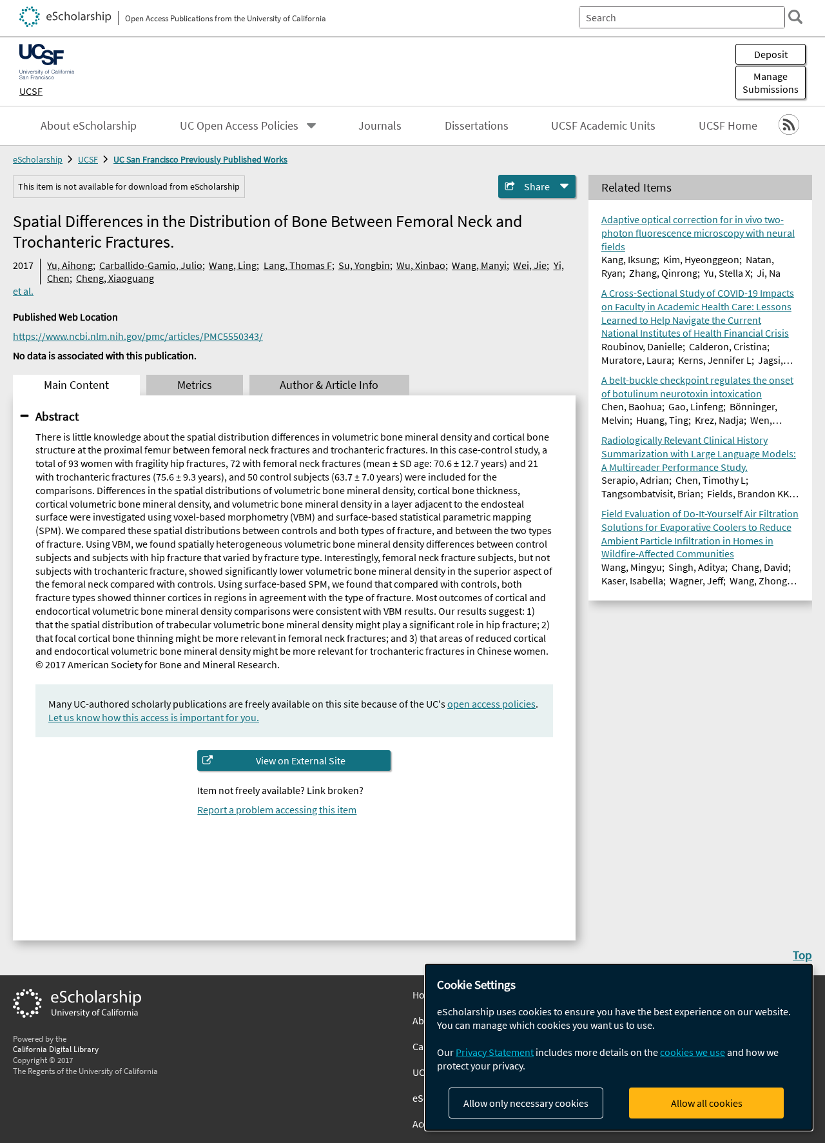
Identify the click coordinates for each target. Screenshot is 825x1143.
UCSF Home (728, 126)
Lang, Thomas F (298, 265)
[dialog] (618, 1047)
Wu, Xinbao (420, 265)
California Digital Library (56, 1049)
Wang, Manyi (479, 265)
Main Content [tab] (76, 385)
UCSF (31, 90)
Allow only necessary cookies (525, 1103)
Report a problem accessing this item (276, 809)
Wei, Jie (530, 265)
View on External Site (300, 760)
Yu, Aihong (70, 265)
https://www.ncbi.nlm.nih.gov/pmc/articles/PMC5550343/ (138, 336)
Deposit (771, 54)
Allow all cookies (706, 1103)
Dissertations (477, 126)
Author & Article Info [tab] (329, 385)
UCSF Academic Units (603, 126)
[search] (795, 16)
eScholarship (38, 159)
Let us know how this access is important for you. (153, 717)
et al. (23, 290)
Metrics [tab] (194, 385)
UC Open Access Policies (239, 126)
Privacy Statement (495, 1052)
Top (802, 954)
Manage (770, 82)
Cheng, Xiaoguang (115, 278)
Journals (380, 126)
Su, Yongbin (364, 265)
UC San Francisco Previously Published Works (200, 159)
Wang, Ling (233, 265)
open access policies (491, 703)
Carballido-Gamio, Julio (150, 265)
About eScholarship (89, 126)
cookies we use (692, 1052)
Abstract (57, 416)
